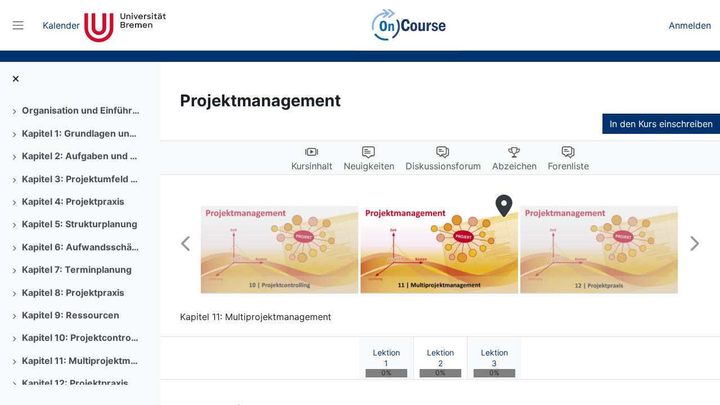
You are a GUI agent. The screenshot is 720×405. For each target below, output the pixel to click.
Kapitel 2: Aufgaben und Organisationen (81, 155)
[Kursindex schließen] (16, 79)
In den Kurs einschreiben (661, 123)
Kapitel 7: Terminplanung (77, 269)
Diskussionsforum (443, 166)
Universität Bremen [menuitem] (125, 25)
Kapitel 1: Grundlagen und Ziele (81, 133)
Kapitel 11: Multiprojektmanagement (81, 360)
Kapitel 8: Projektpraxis (73, 292)
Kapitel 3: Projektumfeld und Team (81, 178)
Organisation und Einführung (81, 110)
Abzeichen (514, 166)
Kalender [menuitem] (61, 25)
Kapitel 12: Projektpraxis (75, 383)
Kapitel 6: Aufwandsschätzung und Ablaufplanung (81, 247)
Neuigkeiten (369, 166)
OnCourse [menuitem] (408, 25)
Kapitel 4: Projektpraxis (73, 201)
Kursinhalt (311, 166)
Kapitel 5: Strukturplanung (79, 224)
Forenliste (568, 166)
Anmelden (690, 25)
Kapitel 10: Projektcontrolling (81, 337)
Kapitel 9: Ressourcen (70, 315)
